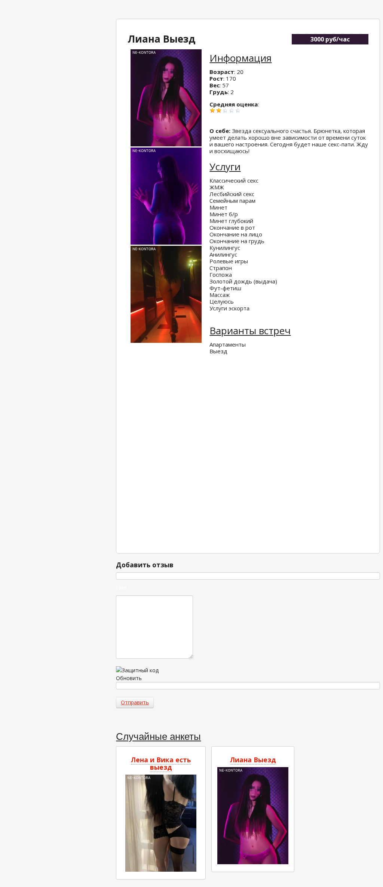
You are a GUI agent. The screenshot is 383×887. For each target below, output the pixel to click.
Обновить (129, 678)
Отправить (135, 702)
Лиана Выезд (253, 759)
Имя (121, 587)
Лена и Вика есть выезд (161, 763)
